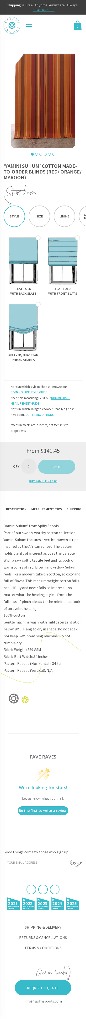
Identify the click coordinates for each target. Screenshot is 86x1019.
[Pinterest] (43, 889)
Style (14, 216)
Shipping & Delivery (43, 927)
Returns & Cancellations (43, 937)
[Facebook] (31, 889)
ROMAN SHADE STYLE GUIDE (29, 392)
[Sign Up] (75, 864)
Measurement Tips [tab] (46, 509)
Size (39, 216)
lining (64, 216)
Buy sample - (43, 481)
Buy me (57, 467)
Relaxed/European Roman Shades (23, 357)
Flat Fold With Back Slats (23, 291)
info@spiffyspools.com (43, 1001)
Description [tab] (16, 509)
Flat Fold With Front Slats (62, 291)
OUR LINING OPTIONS (40, 415)
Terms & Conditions (43, 947)
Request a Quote (43, 988)
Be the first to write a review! (43, 810)
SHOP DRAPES (44, 10)
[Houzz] (54, 889)
